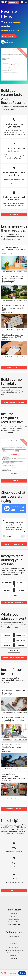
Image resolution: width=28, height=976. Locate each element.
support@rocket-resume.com (14, 882)
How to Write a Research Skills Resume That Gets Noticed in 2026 (13, 308)
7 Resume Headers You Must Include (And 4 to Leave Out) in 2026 (14, 249)
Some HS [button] (7, 635)
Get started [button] (9, 36)
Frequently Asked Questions (14, 851)
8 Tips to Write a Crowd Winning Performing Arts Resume (11, 747)
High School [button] (20, 635)
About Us (14, 913)
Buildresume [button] (13, 2)
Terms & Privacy (14, 956)
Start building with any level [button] (14, 658)
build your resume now (14, 544)
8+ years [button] (14, 595)
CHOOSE (14, 64)
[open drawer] (26, 2)
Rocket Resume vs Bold (14, 953)
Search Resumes (14, 919)
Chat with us (14, 867)
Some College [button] (21, 640)
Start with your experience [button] (14, 603)
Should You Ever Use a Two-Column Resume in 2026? (12, 336)
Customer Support (14, 947)
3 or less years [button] (19, 584)
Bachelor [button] (7, 645)
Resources (14, 916)
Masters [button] (21, 645)
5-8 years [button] (21, 590)
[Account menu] (22, 2)
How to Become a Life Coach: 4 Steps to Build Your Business (13, 719)
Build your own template (14, 402)
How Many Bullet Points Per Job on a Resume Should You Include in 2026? (13, 279)
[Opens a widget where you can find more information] (22, 973)
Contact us (14, 890)
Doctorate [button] (14, 650)
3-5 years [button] (7, 590)
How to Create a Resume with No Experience (13, 692)
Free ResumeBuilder (14, 922)
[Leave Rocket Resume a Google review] (3, 42)
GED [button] (7, 640)
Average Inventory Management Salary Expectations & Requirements (13, 776)
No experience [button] (7, 583)
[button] (14, 126)
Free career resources (14, 368)
